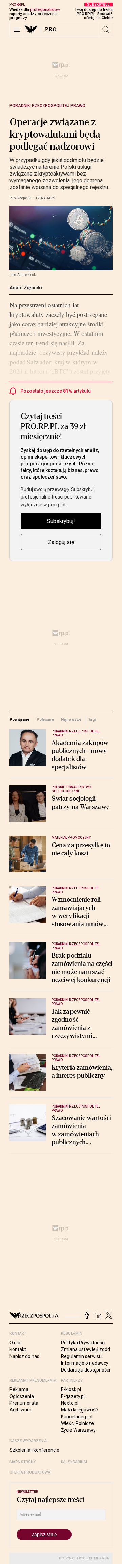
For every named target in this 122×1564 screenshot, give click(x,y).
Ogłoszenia (21, 1396)
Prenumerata (23, 1403)
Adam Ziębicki (25, 287)
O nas (15, 1342)
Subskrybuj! (61, 521)
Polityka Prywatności (83, 1342)
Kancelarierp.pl (77, 1416)
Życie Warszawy (78, 1430)
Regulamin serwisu (81, 1356)
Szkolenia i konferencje (34, 1450)
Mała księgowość (79, 1410)
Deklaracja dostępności (85, 1370)
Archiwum (20, 1410)
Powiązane (19, 719)
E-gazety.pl (73, 1396)
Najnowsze (71, 719)
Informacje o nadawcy (84, 1363)
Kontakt (17, 1349)
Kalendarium (74, 1462)
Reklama (18, 1389)
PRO (51, 29)
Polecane (45, 719)
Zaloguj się (61, 542)
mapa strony (22, 1462)
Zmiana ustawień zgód (85, 1349)
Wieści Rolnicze (77, 1423)
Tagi (92, 719)
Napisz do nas (24, 1356)
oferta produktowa (29, 1472)
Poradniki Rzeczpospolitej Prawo (47, 105)
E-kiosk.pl (71, 1389)
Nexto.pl (69, 1403)
